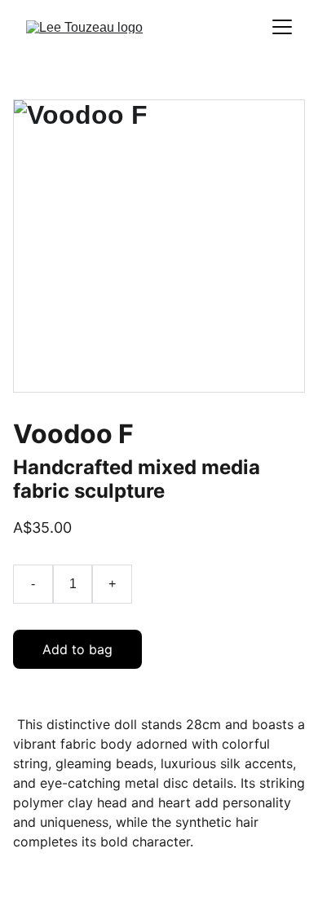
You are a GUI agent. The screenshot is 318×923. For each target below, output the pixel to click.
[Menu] (282, 27)
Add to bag (77, 649)
